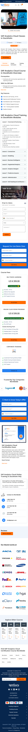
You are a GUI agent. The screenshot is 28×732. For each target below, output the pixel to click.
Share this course (15, 30)
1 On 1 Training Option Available (11, 106)
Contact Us (14, 370)
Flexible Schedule (7, 109)
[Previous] (2, 388)
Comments (5, 225)
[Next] (26, 388)
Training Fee (22, 64)
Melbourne (13, 658)
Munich (17, 655)
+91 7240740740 (9, 196)
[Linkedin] (14, 690)
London (9, 662)
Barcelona (4, 655)
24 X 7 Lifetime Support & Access (11, 104)
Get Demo (14, 264)
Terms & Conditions (7, 728)
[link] (16, 5)
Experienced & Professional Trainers (12, 99)
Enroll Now (6, 57)
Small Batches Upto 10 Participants (11, 101)
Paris (3, 662)
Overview (5, 63)
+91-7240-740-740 (8, 1)
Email (4, 211)
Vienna (23, 655)
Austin (11, 655)
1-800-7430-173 (9, 194)
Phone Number (6, 216)
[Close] (26, 1)
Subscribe (21, 679)
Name (4, 207)
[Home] (5, 5)
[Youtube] (16, 690)
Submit (7, 234)
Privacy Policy (16, 728)
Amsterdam (5, 658)
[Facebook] (9, 690)
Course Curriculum (13, 64)
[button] (18, 286)
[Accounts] (18, 5)
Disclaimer (22, 728)
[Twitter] (11, 690)
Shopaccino (17, 730)
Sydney (20, 658)
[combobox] (4, 218)
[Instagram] (19, 690)
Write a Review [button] (7, 533)
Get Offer (14, 418)
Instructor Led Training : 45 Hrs (10, 96)
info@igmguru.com (21, 1)
